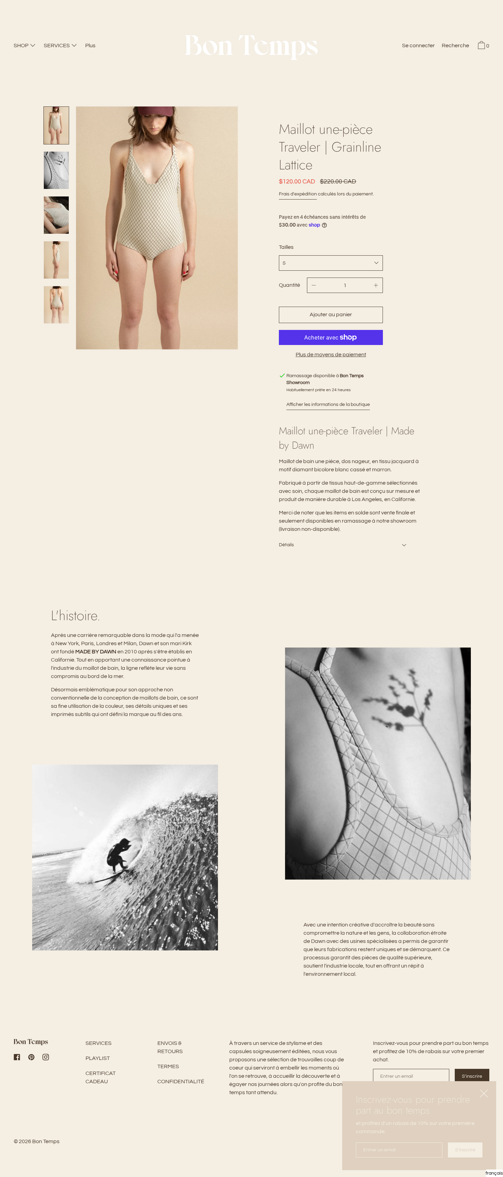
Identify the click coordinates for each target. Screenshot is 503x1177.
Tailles (286, 247)
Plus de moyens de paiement (331, 354)
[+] (376, 285)
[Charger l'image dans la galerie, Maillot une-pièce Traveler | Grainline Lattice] (56, 170)
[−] (313, 285)
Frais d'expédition (298, 194)
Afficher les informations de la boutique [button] (328, 404)
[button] (455, 46)
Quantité (289, 285)
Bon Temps (46, 1141)
